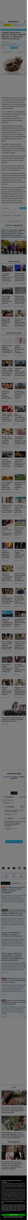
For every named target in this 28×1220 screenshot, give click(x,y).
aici (20, 1195)
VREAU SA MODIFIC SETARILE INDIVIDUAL (13, 1217)
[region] (13, 1197)
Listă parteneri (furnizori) (5, 1211)
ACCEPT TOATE (13, 1214)
